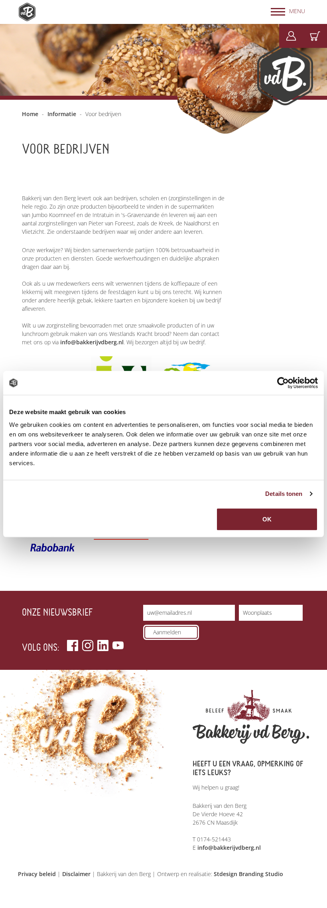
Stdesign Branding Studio (248, 874)
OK (267, 518)
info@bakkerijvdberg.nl (92, 342)
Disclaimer (76, 874)
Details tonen (283, 493)
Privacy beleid (37, 874)
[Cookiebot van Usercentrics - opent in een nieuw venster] (283, 383)
